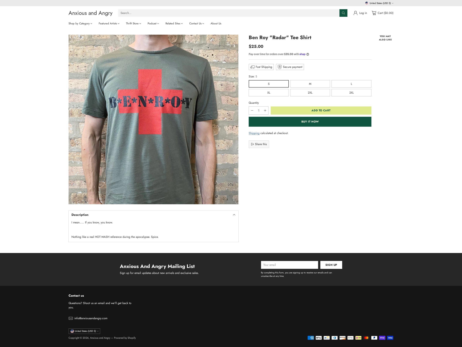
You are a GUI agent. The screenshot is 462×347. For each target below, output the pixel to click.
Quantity (254, 103)
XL (268, 93)
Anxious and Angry (100, 338)
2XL (310, 93)
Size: (253, 76)
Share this (261, 144)
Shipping (254, 133)
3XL (351, 93)
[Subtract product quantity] (252, 110)
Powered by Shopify (125, 338)
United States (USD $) (380, 3)
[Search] (343, 13)
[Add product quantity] (265, 110)
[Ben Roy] (153, 119)
